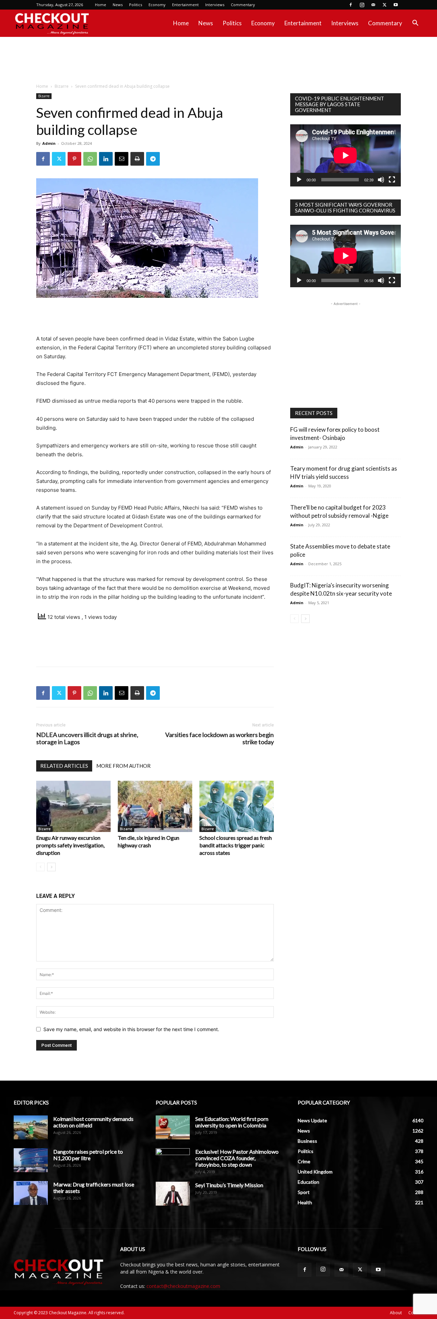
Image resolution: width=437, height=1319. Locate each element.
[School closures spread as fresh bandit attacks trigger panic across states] (236, 806)
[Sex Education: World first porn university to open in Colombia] (173, 1127)
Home (100, 4)
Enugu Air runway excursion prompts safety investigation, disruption (70, 845)
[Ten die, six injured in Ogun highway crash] (155, 806)
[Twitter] (384, 5)
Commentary (243, 4)
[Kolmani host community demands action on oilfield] (31, 1127)
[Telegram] (153, 159)
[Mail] (373, 5)
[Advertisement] (218, 60)
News (118, 4)
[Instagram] (362, 5)
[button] (415, 23)
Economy (157, 4)
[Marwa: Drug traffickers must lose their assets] (31, 1193)
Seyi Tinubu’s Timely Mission (229, 1185)
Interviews (214, 4)
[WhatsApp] (90, 159)
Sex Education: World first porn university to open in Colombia (231, 1121)
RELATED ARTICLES (64, 766)
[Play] (299, 179)
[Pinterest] (74, 159)
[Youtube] (396, 5)
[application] (345, 155)
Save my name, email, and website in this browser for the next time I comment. (131, 1029)
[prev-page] (40, 867)
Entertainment (185, 4)
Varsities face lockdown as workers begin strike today (219, 738)
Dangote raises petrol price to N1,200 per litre (88, 1154)
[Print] (137, 159)
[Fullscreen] (392, 179)
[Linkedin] (106, 159)
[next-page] (51, 867)
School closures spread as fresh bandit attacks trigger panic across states (235, 845)
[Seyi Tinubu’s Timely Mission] (173, 1194)
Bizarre (62, 86)
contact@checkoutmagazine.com (183, 1286)
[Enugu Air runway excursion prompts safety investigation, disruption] (73, 806)
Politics (135, 4)
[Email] (121, 159)
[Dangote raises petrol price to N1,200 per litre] (31, 1160)
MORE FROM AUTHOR (123, 766)
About (396, 1313)
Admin (49, 143)
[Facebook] (351, 5)
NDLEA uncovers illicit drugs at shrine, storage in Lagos (87, 738)
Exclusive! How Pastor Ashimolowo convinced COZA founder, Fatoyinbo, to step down (237, 1158)
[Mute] (381, 179)
